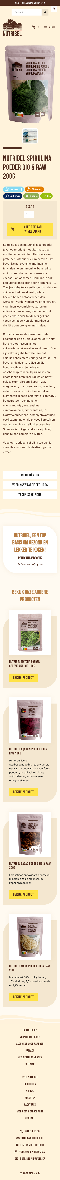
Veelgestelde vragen (30, 1057)
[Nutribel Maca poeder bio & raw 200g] (30, 937)
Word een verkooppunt (30, 1111)
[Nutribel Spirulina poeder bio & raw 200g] (30, 136)
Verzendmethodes (30, 1037)
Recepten (30, 1098)
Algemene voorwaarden (30, 1044)
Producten (30, 1084)
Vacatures (30, 1105)
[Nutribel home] (12, 27)
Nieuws (30, 1091)
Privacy (30, 1050)
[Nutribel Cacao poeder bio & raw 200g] (30, 834)
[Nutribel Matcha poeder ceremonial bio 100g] (30, 632)
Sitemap (30, 1064)
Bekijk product (23, 677)
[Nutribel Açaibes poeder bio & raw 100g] (30, 720)
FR (54, 8)
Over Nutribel (30, 1077)
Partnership (30, 1030)
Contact (30, 1118)
